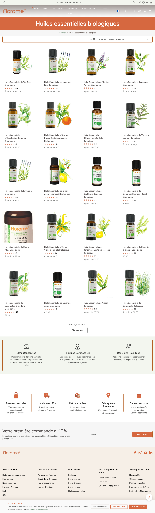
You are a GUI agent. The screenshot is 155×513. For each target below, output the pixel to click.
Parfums (72, 475)
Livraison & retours (10, 487)
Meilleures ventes (137, 483)
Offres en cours (136, 479)
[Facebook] (140, 2)
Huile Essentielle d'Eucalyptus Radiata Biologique (93, 138)
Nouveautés (134, 475)
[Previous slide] (4, 2)
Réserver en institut (107, 478)
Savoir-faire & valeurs (47, 479)
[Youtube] (147, 2)
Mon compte (7, 479)
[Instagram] (143, 2)
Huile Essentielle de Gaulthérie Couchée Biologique (93, 194)
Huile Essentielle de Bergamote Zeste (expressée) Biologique (97, 250)
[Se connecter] (144, 11)
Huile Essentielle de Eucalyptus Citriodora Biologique (15, 306)
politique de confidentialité (38, 509)
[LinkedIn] (151, 452)
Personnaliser (100, 506)
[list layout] (91, 39)
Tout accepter (138, 506)
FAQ (4, 491)
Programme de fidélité (139, 487)
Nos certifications (45, 487)
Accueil (62, 33)
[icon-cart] (150, 11)
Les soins (103, 481)
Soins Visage (74, 479)
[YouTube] (145, 452)
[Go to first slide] (134, 2)
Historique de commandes (13, 475)
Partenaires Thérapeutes (140, 491)
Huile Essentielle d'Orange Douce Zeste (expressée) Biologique (56, 138)
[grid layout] (94, 39)
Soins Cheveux (74, 483)
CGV (4, 495)
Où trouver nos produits (109, 486)
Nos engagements (46, 483)
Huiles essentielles (76, 491)
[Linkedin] (151, 2)
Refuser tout (119, 506)
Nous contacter (9, 483)
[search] (134, 11)
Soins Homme (74, 487)
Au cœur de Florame (47, 475)
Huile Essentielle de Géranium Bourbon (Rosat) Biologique (135, 194)
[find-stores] (139, 11)
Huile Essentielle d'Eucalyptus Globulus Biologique (15, 138)
